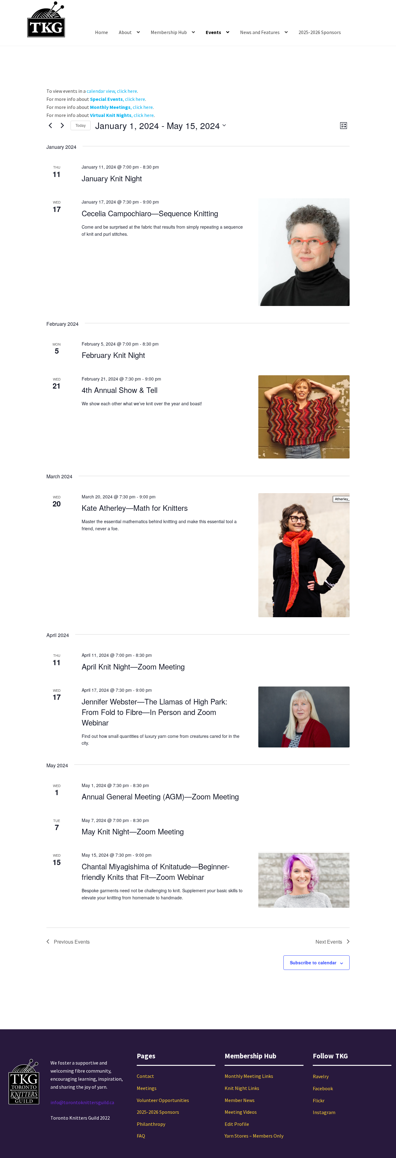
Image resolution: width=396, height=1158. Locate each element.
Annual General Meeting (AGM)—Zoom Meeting (160, 796)
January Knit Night (112, 178)
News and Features (260, 32)
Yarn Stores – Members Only (254, 1136)
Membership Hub (169, 32)
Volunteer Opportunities (163, 1100)
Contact (145, 1076)
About (125, 32)
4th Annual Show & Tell (119, 389)
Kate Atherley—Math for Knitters (135, 507)
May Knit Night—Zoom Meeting (133, 831)
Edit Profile (237, 1124)
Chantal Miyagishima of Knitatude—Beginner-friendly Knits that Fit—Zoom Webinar (156, 871)
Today (80, 125)
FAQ (141, 1136)
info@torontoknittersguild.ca (82, 1102)
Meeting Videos (241, 1112)
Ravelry (321, 1076)
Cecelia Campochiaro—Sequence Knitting (150, 213)
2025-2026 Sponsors (320, 32)
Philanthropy (151, 1124)
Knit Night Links (242, 1088)
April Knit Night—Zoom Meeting (133, 666)
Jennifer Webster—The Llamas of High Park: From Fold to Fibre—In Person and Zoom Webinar (154, 712)
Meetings (147, 1088)
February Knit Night (113, 354)
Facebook (323, 1088)
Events (213, 32)
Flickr (319, 1100)
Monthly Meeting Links (249, 1076)
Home (101, 32)
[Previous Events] (50, 125)
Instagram (324, 1112)
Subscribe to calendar (313, 962)
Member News (240, 1100)
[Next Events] (62, 125)
